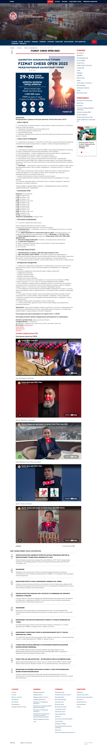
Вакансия (15, 43)
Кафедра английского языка (40, 697)
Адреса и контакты (26, 742)
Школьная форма (59, 697)
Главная (12, 48)
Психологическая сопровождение (63, 718)
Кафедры (79, 73)
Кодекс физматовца (60, 714)
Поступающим (81, 85)
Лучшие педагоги (82, 114)
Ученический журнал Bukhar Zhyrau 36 (65, 732)
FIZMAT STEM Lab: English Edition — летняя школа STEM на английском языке (43, 659)
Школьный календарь (60, 699)
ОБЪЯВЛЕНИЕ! (20, 608)
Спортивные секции (60, 709)
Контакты (23, 43)
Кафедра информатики (39, 699)
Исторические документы (85, 100)
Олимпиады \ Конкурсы (84, 83)
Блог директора (80, 41)
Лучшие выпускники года (84, 117)
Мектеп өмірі (81, 78)
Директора (80, 103)
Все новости (80, 53)
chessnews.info (28, 325)
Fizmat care (58, 716)
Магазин (12, 742)
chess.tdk (18, 330)
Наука (78, 80)
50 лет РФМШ (81, 60)
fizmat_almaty (20, 327)
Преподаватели (16, 704)
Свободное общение (83, 88)
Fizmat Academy (59, 721)
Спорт (79, 90)
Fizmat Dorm (80, 63)
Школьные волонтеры (60, 706)
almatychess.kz (20, 328)
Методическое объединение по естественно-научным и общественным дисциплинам (41, 715)
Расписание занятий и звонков (63, 694)
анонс (78, 70)
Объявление (20, 569)
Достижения (15, 702)
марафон (79, 75)
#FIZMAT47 (80, 55)
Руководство (15, 699)
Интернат (27, 41)
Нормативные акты (81, 702)
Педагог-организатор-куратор (41, 719)
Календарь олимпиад (60, 723)
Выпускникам (69, 41)
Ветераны (80, 105)
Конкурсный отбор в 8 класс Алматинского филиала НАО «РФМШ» (39, 581)
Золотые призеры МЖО (84, 112)
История (14, 694)
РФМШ (13, 16)
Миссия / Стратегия (17, 697)
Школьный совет (59, 702)
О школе (19, 48)
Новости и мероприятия (30, 48)
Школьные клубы (59, 704)
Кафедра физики (37, 694)
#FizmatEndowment (82, 58)
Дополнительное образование (84, 697)
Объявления (80, 692)
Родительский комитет (83, 694)
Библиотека (58, 730)
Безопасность (80, 699)
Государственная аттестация (19, 706)
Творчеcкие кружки (60, 711)
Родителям (59, 41)
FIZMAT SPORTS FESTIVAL (84, 65)
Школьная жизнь (82, 92)
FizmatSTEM (80, 68)
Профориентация (59, 692)
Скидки (79, 706)
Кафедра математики (38, 692)
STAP (34, 721)
